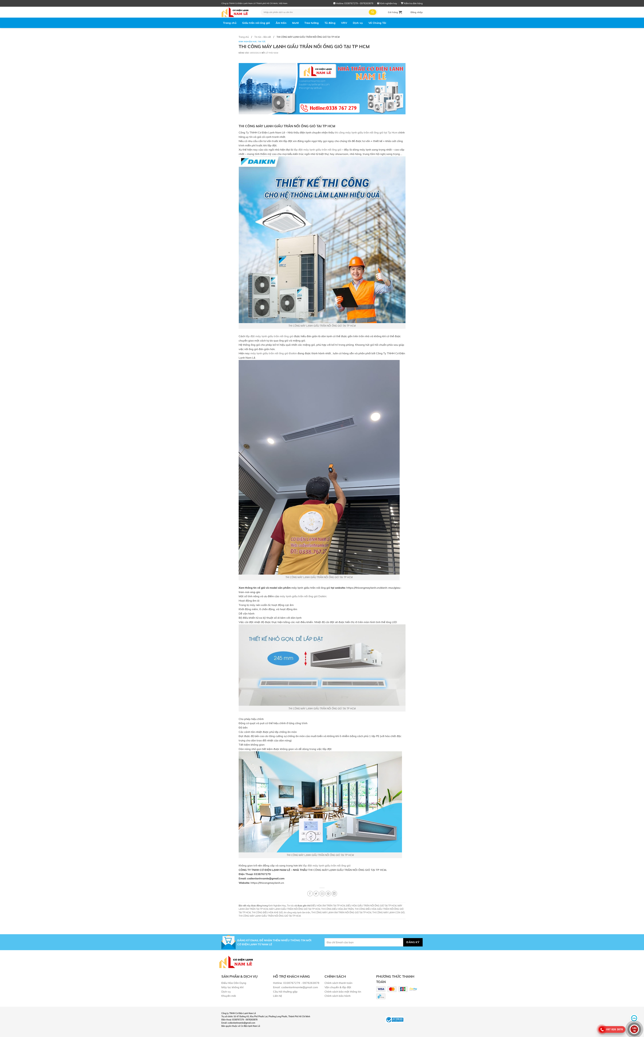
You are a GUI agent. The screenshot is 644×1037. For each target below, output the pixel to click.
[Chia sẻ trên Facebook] (310, 893)
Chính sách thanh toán (338, 983)
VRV (344, 22)
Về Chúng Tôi (377, 22)
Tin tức (262, 41)
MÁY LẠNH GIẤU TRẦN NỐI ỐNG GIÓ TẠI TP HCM (294, 909)
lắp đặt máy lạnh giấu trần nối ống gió (317, 149)
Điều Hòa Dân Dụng (233, 983)
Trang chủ (229, 22)
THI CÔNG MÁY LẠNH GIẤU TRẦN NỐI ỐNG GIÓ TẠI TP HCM (322, 325)
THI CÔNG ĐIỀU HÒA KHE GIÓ (267, 912)
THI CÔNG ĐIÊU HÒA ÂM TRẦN (337, 909)
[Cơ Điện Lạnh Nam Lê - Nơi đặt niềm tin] (238, 12)
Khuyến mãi (228, 995)
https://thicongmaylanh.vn (267, 882)
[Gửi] (372, 12)
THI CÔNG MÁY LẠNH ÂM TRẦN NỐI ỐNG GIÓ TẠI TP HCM (341, 912)
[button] (395, 12)
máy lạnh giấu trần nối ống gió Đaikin (273, 353)
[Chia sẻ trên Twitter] (316, 893)
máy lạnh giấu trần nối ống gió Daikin (303, 596)
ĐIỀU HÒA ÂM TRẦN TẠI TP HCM (328, 905)
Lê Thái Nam (271, 53)
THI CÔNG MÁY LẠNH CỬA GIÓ (388, 912)
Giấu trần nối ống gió (256, 22)
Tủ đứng (330, 22)
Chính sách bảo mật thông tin (343, 991)
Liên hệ (277, 995)
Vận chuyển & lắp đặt (338, 987)
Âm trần (281, 22)
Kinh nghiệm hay (388, 3)
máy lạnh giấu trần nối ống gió (310, 587)
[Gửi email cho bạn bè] (322, 893)
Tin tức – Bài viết (262, 37)
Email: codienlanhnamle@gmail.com (295, 987)
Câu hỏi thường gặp (285, 991)
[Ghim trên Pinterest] (328, 893)
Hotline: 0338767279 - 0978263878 (296, 983)
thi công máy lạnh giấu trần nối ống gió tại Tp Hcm (366, 132)
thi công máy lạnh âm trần (297, 912)
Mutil (295, 22)
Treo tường (311, 22)
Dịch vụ (358, 22)
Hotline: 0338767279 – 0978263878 (354, 3)
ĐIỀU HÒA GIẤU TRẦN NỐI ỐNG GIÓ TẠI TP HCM (371, 905)
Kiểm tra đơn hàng (413, 3)
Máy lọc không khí (232, 987)
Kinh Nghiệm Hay (248, 41)
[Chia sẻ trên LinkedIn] (334, 893)
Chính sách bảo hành (338, 995)
